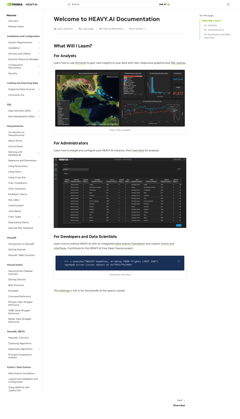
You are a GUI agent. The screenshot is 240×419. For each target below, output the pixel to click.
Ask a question (65, 28)
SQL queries (178, 62)
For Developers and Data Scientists (217, 36)
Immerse (80, 62)
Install (74, 150)
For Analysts (210, 25)
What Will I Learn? (211, 20)
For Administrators (214, 29)
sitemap (64, 290)
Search (75, 4)
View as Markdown (113, 28)
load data (138, 150)
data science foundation (130, 243)
